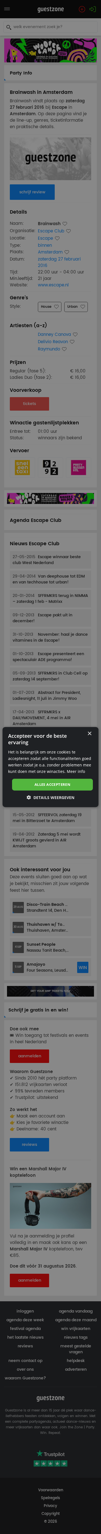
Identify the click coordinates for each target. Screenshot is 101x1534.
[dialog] (50, 767)
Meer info (76, 771)
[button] (50, 797)
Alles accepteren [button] (52, 784)
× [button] (89, 734)
